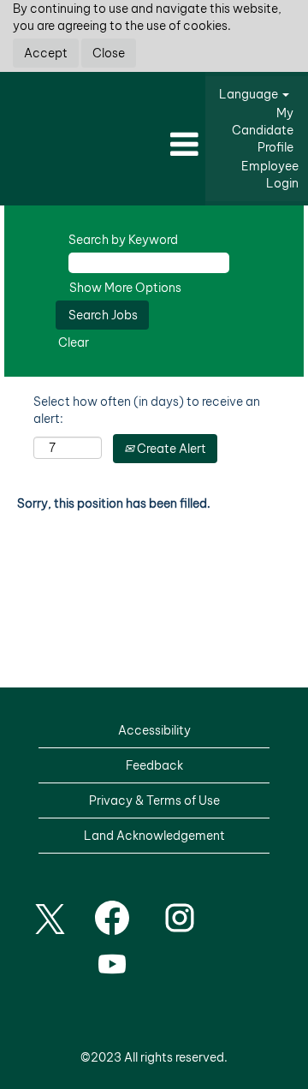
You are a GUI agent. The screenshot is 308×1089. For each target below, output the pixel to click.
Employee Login (270, 174)
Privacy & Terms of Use (154, 800)
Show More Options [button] (125, 287)
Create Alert (170, 448)
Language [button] (250, 94)
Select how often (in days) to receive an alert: (146, 410)
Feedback (154, 765)
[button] (102, 145)
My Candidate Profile (262, 130)
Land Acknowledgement (154, 835)
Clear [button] (73, 342)
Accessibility (154, 730)
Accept (46, 53)
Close (108, 53)
